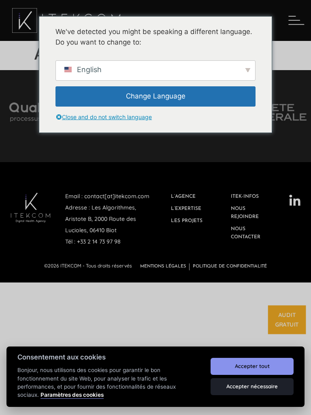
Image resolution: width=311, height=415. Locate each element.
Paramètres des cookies (72, 394)
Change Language (155, 96)
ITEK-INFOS (245, 196)
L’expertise (186, 208)
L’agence (183, 196)
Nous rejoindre (245, 212)
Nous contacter (245, 233)
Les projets (186, 220)
